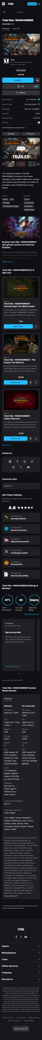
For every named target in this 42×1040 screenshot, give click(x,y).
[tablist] (21, 698)
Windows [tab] (8, 698)
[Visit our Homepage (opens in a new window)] (24, 461)
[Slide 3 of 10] (32, 164)
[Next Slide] (38, 164)
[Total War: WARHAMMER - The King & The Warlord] (21, 344)
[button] (21, 261)
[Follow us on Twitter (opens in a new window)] (21, 467)
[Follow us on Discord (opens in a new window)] (10, 461)
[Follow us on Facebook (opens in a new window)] (17, 461)
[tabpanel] (21, 748)
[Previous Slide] (3, 164)
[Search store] (4, 12)
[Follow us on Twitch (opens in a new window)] (13, 467)
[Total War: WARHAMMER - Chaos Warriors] (21, 400)
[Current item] (10, 164)
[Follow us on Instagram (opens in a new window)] (31, 461)
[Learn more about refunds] (39, 104)
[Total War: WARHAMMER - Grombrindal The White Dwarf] (21, 287)
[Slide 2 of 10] (21, 164)
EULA (7, 486)
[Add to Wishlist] (36, 326)
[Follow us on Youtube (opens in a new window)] (28, 467)
